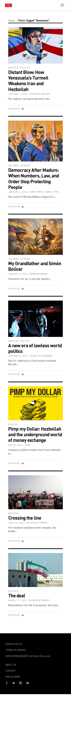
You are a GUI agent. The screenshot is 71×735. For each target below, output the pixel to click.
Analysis (13, 67)
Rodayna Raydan (40, 94)
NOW (27, 445)
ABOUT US (10, 664)
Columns (13, 165)
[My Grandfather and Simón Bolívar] (35, 236)
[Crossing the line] (35, 492)
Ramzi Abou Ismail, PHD (44, 192)
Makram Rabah (39, 274)
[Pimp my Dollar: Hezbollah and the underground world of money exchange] (35, 403)
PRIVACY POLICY (13, 644)
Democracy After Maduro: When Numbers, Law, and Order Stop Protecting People (33, 178)
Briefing (13, 341)
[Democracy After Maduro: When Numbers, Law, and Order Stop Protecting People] (35, 141)
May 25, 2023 (15, 445)
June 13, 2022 (16, 523)
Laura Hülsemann (41, 356)
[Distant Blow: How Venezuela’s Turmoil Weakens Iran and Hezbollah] (35, 45)
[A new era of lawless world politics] (35, 319)
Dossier (13, 424)
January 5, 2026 (17, 356)
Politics (25, 67)
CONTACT (10, 670)
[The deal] (35, 570)
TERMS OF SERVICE (15, 650)
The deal (16, 595)
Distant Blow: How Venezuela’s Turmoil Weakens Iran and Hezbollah (28, 80)
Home (11, 20)
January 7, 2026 (17, 94)
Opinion (25, 165)
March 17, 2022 (17, 600)
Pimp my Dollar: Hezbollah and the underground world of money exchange (35, 434)
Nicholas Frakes (37, 523)
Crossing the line (24, 518)
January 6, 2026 (17, 192)
